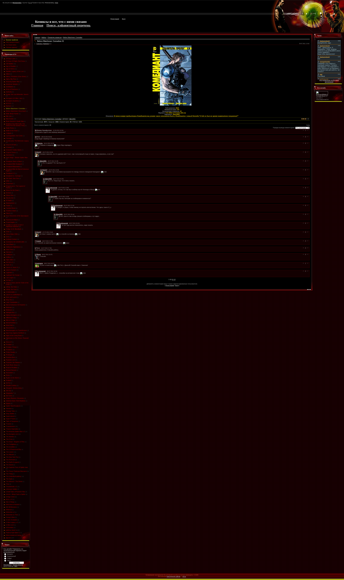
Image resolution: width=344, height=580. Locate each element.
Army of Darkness (12, 89)
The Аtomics (10, 436)
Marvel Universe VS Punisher (15, 305)
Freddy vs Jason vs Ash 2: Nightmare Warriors (15, 225)
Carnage (9, 138)
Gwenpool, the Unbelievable (15, 242)
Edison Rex (10, 195)
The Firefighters (11, 444)
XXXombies (10, 527)
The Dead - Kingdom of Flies (15, 442)
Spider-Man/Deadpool (13, 406)
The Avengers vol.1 (12, 434)
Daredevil (9, 155)
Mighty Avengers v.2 (12, 315)
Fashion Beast (10, 208)
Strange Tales (10, 411)
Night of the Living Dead (14, 335)
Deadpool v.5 (10, 173)
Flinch (8, 213)
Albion (8, 74)
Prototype (9, 355)
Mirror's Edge (10, 320)
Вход (123, 19)
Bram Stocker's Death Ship (15, 121)
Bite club (9, 116)
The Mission (10, 454)
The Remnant (10, 459)
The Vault (9, 479)
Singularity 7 (10, 393)
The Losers (10, 452)
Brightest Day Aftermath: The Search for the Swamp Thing (15, 124)
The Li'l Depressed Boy (13, 449)
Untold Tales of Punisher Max (15, 491)
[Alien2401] (40, 163)
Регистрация (114, 19)
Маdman (9, 307)
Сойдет (9, 558)
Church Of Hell (11, 145)
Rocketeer (9, 372)
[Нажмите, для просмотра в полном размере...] (172, 46)
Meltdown (9, 310)
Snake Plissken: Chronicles (15, 398)
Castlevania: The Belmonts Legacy (17, 141)
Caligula (8, 133)
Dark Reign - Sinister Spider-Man (17, 157)
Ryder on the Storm (12, 378)
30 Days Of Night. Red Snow (15, 61)
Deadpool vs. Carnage (13, 176)
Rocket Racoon (11, 370)
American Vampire (12, 84)
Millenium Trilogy (11, 317)
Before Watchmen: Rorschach (16, 111)
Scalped (8, 380)
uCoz (184, 576)
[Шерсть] (37, 145)
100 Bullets (9, 63)
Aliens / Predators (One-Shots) (16, 76)
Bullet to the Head (11, 130)
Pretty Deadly (10, 352)
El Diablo (9, 200)
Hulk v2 (8, 265)
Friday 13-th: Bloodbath (13, 229)
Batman (8, 106)
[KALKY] (37, 154)
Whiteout (9, 509)
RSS (56, 3)
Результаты (8, 565)
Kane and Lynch (11, 297)
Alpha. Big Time (11, 79)
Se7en (8, 383)
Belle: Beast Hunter (12, 113)
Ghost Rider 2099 (12, 234)
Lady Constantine (11, 302)
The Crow (9, 439)
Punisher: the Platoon (13, 362)
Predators (9, 349)
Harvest (8, 252)
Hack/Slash (10, 244)
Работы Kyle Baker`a (13, 532)
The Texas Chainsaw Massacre (16, 471)
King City (9, 300)
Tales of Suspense (12, 421)
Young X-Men (10, 517)
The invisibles (10, 447)
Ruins (8, 375)
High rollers (9, 260)
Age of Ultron (10, 69)
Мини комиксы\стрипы (13, 535)
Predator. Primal (11, 347)
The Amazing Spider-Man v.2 (15, 431)
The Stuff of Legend (12, 462)
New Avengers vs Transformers (16, 330)
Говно (9, 560)
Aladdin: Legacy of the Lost (15, 71)
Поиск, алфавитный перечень (68, 25)
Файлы (44, 37)
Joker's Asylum (11, 270)
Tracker (8, 424)
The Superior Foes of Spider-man (17, 467)
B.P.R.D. (9, 103)
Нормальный (11, 556)
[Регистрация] (334, 5)
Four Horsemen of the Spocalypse (17, 216)
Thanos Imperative (12, 429)
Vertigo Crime (10, 497)
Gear (7, 231)
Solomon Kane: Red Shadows (15, 401)
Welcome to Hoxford (12, 504)
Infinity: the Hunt (11, 289)
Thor (7, 484)
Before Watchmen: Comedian (15, 108)
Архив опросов (18, 565)
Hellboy (8, 257)
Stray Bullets (10, 413)
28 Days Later (10, 58)
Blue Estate (9, 119)
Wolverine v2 (10, 512)
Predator (9, 344)
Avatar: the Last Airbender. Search (17, 94)
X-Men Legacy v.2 (12, 522)
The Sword (9, 465)
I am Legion (10, 277)
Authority (9, 92)
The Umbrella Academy (13, 476)
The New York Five (12, 457)
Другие (8, 538)
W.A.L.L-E (9, 499)
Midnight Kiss (10, 312)
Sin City (8, 390)
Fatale (8, 205)
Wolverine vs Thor (12, 515)
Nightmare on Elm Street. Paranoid (17, 338)
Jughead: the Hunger (13, 275)
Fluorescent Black (12, 220)
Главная (37, 25)
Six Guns (9, 395)
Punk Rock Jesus (12, 365)
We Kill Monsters (11, 507)
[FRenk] (37, 256)
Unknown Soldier (11, 489)
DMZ (7, 181)
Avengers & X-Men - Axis (14, 98)
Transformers (10, 426)
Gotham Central (11, 239)
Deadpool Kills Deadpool (14, 164)
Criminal (8, 147)
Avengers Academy (12, 101)
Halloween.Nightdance (13, 247)
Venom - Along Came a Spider (15, 494)
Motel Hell (9, 325)
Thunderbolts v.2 (11, 486)
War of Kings (10, 502)
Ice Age (8, 280)
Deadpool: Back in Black (14, 161)
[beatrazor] (37, 265)
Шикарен (10, 554)
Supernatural (10, 416)
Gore (7, 236)
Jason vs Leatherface (13, 294)
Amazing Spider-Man (13, 81)
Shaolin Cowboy (11, 385)
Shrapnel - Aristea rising (14, 388)
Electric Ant (9, 198)
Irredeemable (10, 292)
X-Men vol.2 (10, 525)
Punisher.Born (10, 357)
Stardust (9, 408)
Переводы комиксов (55, 37)
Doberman (9, 183)
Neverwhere (10, 328)
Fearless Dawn (11, 211)
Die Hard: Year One (12, 178)
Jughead (9, 272)
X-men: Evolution (11, 520)
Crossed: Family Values (14, 150)
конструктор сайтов (173, 576)
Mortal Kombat (10, 323)
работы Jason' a (11, 530)
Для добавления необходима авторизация (329, 81)
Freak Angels (10, 222)
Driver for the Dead (12, 190)
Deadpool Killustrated (13, 166)
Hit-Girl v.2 (9, 262)
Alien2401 (72, 119)
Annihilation (9, 87)
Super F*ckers (11, 419)
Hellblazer (9, 254)
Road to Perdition (11, 367)
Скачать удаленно (42, 43)
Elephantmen (10, 203)
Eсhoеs (8, 193)
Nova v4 (9, 342)
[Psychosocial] (48, 189)
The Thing (9, 474)
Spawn (8, 403)
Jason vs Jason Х (12, 267)
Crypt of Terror (11, 152)
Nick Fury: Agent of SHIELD (15, 333)
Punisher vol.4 (10, 360)
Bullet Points (10, 128)
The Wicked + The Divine (14, 481)
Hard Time (9, 249)
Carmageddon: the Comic (14, 136)
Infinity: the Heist (11, 287)
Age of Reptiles (11, 66)
